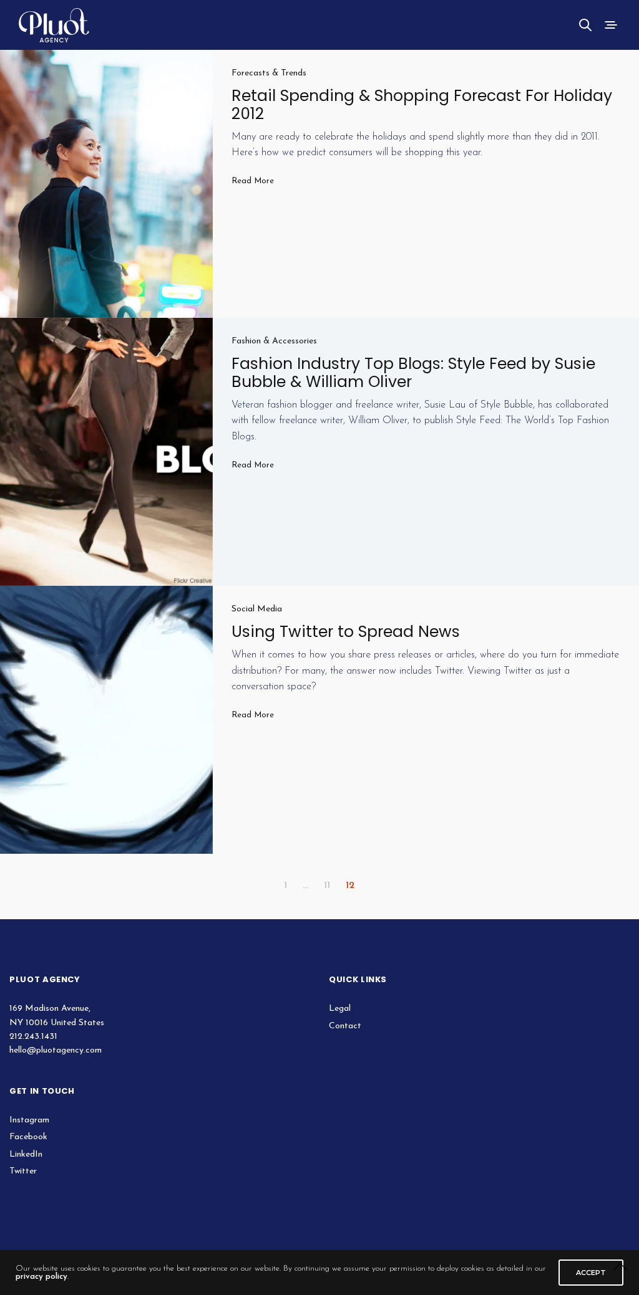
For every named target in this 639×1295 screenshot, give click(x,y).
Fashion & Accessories (274, 341)
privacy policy (41, 1277)
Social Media (257, 609)
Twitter (23, 1171)
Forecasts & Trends (269, 73)
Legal (340, 1008)
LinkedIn (25, 1154)
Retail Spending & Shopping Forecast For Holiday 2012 (422, 105)
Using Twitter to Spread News (346, 632)
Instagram (29, 1120)
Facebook (28, 1137)
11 (327, 886)
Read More (253, 181)
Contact (345, 1026)
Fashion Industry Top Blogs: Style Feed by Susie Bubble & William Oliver (413, 373)
